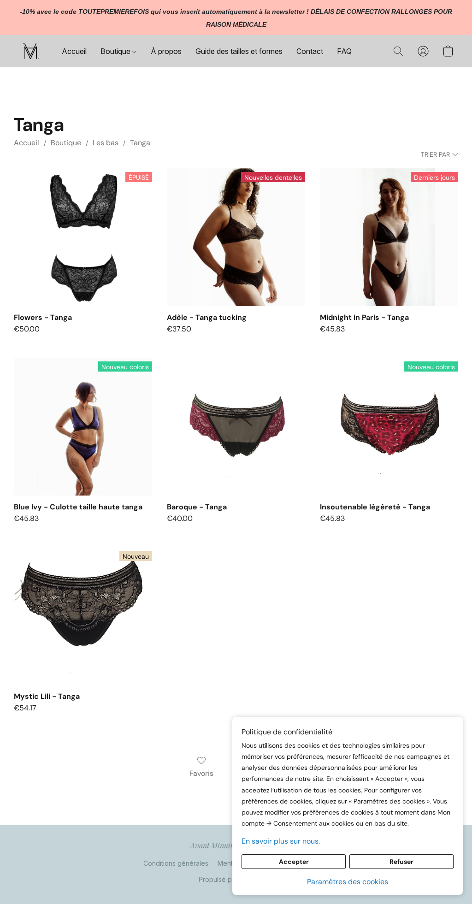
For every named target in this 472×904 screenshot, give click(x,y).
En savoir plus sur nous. (281, 841)
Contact (309, 51)
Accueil (74, 51)
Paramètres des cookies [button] (347, 881)
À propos (166, 51)
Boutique (116, 51)
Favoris (201, 773)
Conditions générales (175, 863)
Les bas (105, 143)
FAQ (344, 51)
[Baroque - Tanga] (236, 427)
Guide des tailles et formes (239, 51)
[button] (30, 51)
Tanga (140, 143)
